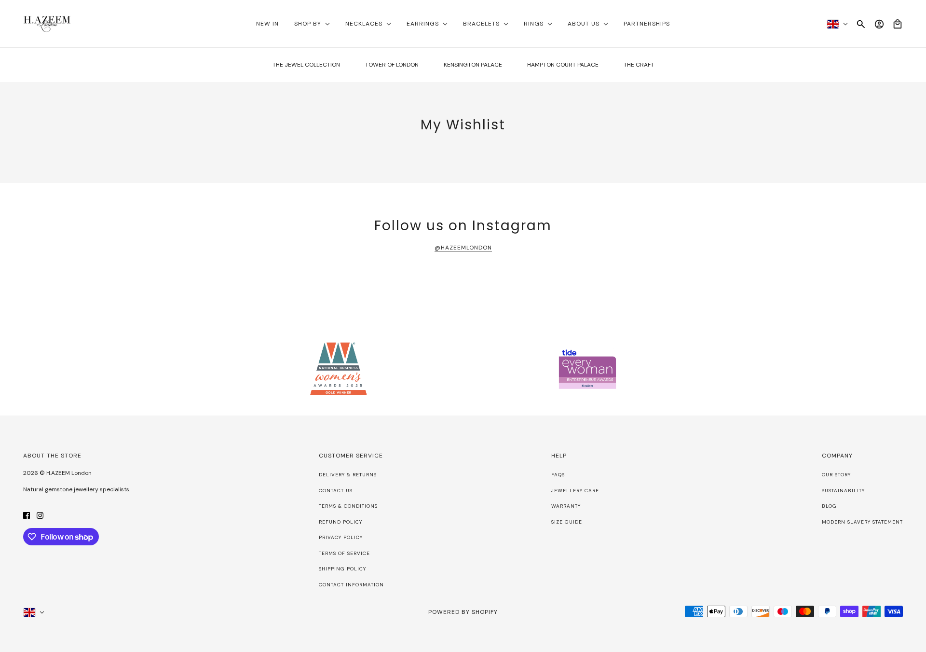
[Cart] (897, 24)
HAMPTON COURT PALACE (563, 65)
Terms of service (344, 553)
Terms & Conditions (348, 506)
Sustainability (843, 490)
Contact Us (336, 490)
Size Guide (566, 522)
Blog (829, 506)
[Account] (879, 24)
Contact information (351, 585)
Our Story (836, 475)
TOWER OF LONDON (392, 65)
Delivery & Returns (348, 475)
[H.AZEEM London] (47, 23)
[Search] (861, 24)
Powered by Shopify (463, 612)
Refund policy (340, 522)
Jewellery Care (575, 490)
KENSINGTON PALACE (473, 65)
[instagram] (40, 514)
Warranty (566, 506)
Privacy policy (341, 537)
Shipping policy (342, 569)
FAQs (558, 475)
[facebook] (26, 514)
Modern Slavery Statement (862, 522)
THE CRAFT (639, 65)
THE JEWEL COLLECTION (306, 65)
